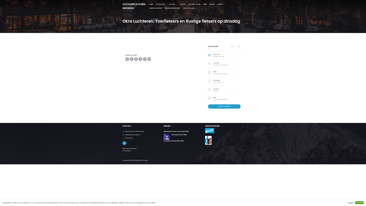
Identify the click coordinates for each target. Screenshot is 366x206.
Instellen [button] (351, 203)
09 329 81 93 (128, 138)
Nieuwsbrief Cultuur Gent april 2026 (176, 131)
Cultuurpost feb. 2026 (179, 135)
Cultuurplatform (194, 4)
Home (151, 4)
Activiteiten (160, 4)
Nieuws (212, 4)
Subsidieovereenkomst (172, 8)
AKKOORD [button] (359, 203)
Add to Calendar (224, 106)
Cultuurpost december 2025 (174, 141)
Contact (220, 4)
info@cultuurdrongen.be (132, 135)
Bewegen (215, 91)
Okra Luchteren (217, 82)
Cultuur (172, 4)
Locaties (182, 4)
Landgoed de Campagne (220, 65)
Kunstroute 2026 (189, 8)
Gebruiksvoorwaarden (129, 148)
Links (205, 4)
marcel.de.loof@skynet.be (220, 99)
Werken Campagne (155, 8)
